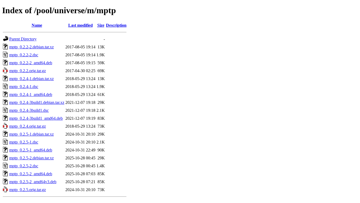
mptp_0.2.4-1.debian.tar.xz (31, 78)
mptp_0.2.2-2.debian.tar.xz (31, 47)
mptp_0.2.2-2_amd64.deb (30, 63)
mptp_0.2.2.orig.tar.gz (27, 70)
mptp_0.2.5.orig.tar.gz (27, 189)
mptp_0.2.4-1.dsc (23, 86)
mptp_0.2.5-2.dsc (23, 166)
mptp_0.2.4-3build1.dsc (29, 110)
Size (100, 25)
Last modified (80, 25)
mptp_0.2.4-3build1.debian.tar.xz (36, 102)
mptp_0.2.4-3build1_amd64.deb (36, 118)
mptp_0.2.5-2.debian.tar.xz (31, 158)
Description (116, 25)
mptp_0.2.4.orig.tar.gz (27, 126)
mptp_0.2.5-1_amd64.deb (30, 150)
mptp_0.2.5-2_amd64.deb (30, 174)
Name (37, 25)
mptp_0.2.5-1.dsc (23, 142)
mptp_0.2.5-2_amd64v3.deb (32, 181)
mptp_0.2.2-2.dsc (23, 55)
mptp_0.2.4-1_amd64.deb (30, 94)
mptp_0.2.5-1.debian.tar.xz (31, 134)
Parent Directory (23, 39)
